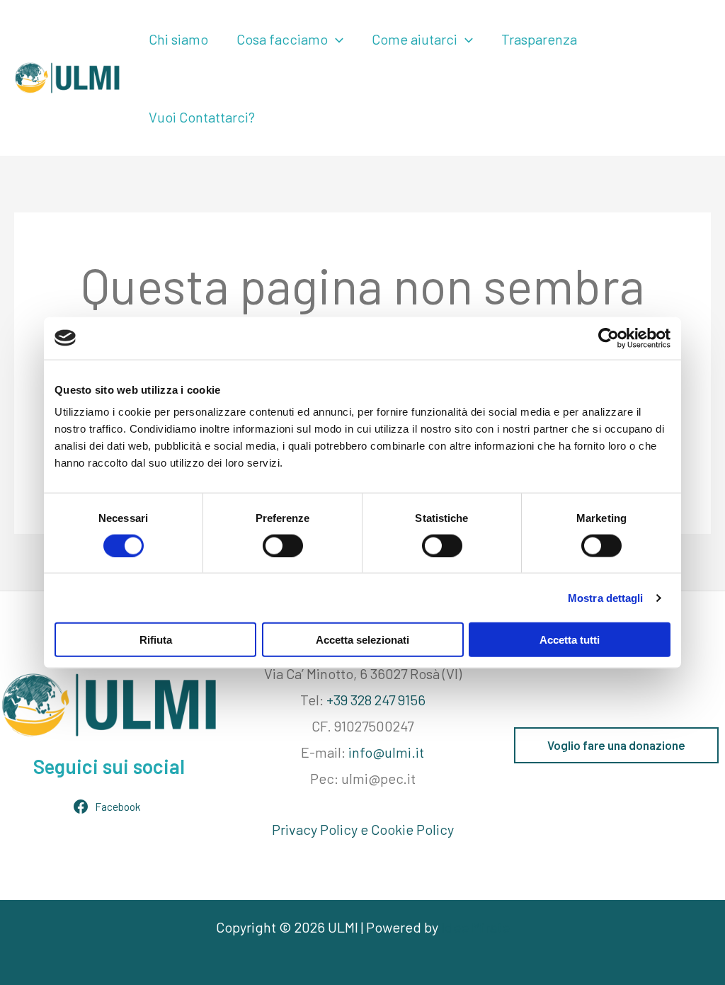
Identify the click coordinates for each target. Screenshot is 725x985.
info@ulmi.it (386, 752)
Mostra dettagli (606, 597)
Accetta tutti (570, 640)
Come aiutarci (414, 38)
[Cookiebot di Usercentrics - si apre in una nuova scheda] (608, 337)
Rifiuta (155, 640)
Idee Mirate (475, 926)
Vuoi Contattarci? (202, 116)
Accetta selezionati (362, 640)
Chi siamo (178, 38)
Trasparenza (539, 38)
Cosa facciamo (282, 38)
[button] (335, 39)
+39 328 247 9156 (376, 699)
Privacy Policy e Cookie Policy (363, 829)
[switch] (283, 545)
